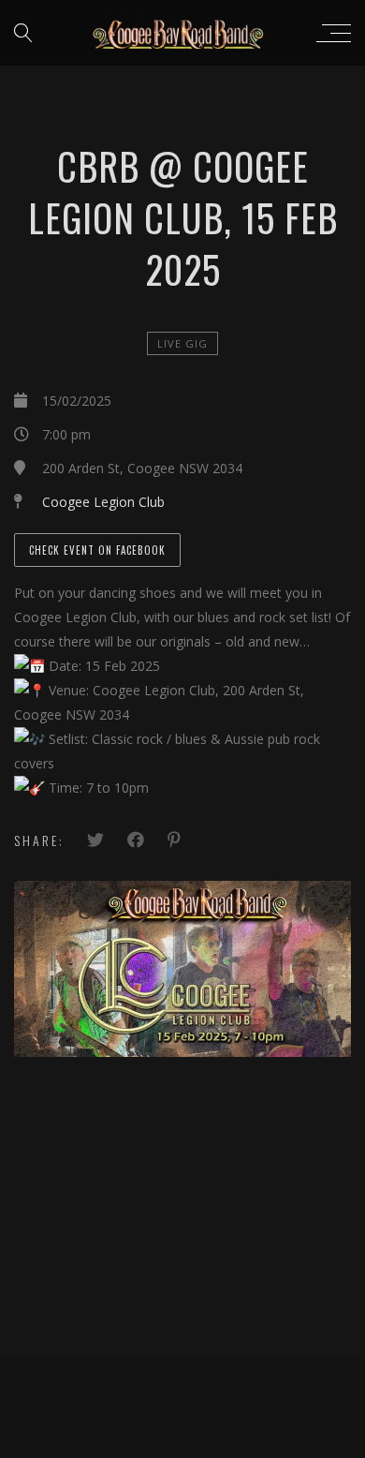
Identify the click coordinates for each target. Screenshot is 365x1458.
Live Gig (182, 343)
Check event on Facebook (97, 550)
